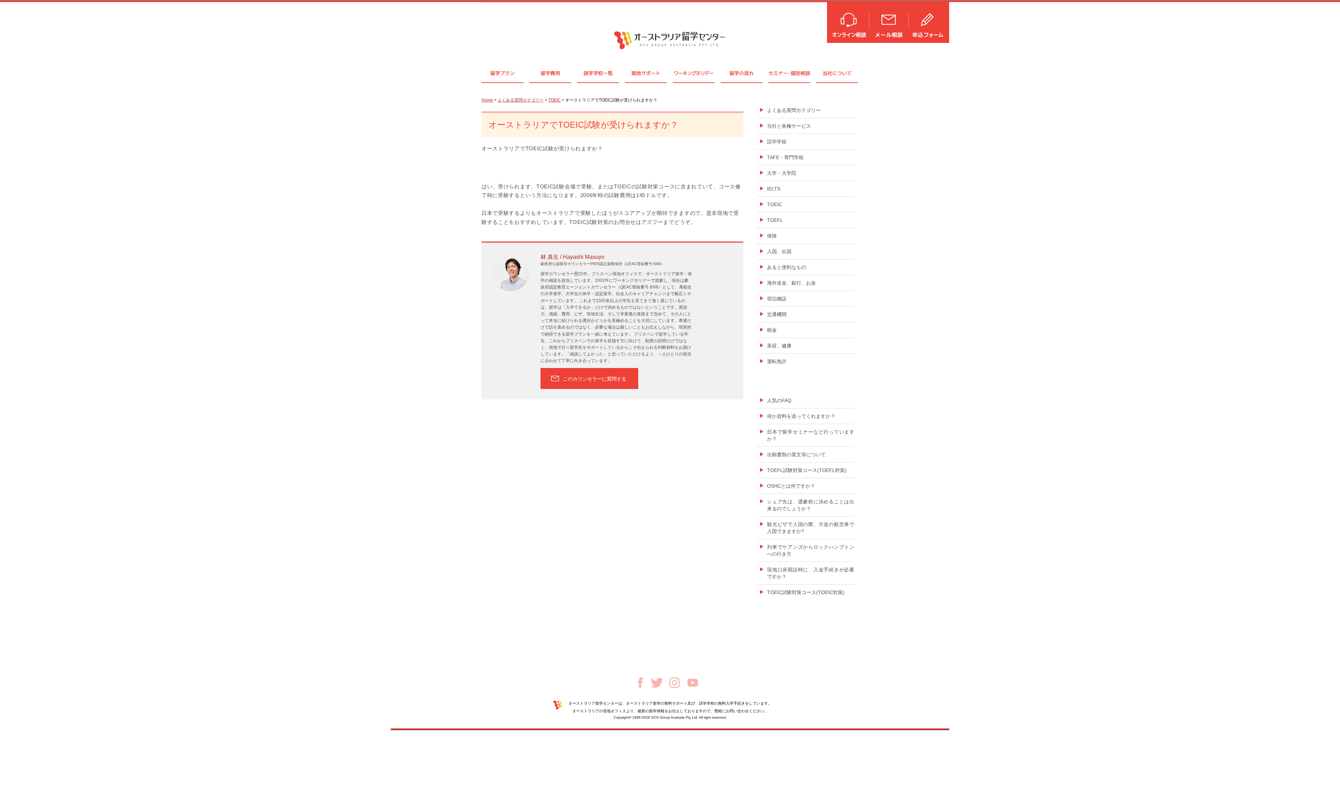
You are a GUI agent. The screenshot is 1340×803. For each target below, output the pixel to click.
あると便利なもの (786, 267)
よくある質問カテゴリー (521, 100)
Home (487, 100)
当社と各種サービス (789, 126)
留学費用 (550, 73)
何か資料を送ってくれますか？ (801, 416)
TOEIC (554, 100)
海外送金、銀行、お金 (791, 283)
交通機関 (777, 314)
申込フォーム (929, 22)
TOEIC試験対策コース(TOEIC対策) (805, 592)
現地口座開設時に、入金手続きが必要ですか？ (810, 573)
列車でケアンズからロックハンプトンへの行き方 (810, 550)
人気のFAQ (779, 400)
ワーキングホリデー (693, 73)
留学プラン (502, 73)
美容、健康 (779, 345)
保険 (772, 236)
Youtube (692, 682)
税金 (772, 330)
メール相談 (889, 22)
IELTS (773, 189)
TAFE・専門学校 (785, 157)
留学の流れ (741, 73)
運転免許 (777, 361)
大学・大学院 (781, 173)
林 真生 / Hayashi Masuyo (572, 257)
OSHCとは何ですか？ (791, 486)
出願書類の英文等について (796, 454)
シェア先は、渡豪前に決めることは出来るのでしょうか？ (810, 505)
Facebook (640, 682)
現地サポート (646, 73)
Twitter (657, 683)
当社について (837, 73)
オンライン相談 (848, 22)
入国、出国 (779, 251)
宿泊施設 (777, 298)
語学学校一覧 (598, 73)
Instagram (674, 682)
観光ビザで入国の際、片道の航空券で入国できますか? (810, 527)
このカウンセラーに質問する (594, 379)
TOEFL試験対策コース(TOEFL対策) (807, 470)
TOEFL (775, 220)
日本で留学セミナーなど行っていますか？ (810, 435)
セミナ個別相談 (789, 73)
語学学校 (777, 141)
